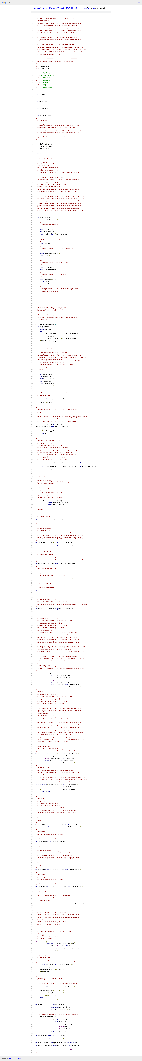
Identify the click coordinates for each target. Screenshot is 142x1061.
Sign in (138, 2)
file (64, 12)
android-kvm (35, 8)
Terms (19, 1058)
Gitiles (10, 1058)
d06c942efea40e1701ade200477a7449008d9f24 (62, 8)
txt (135, 1058)
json (139, 1058)
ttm (93, 8)
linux (42, 8)
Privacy (14, 1058)
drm (89, 8)
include (84, 8)
